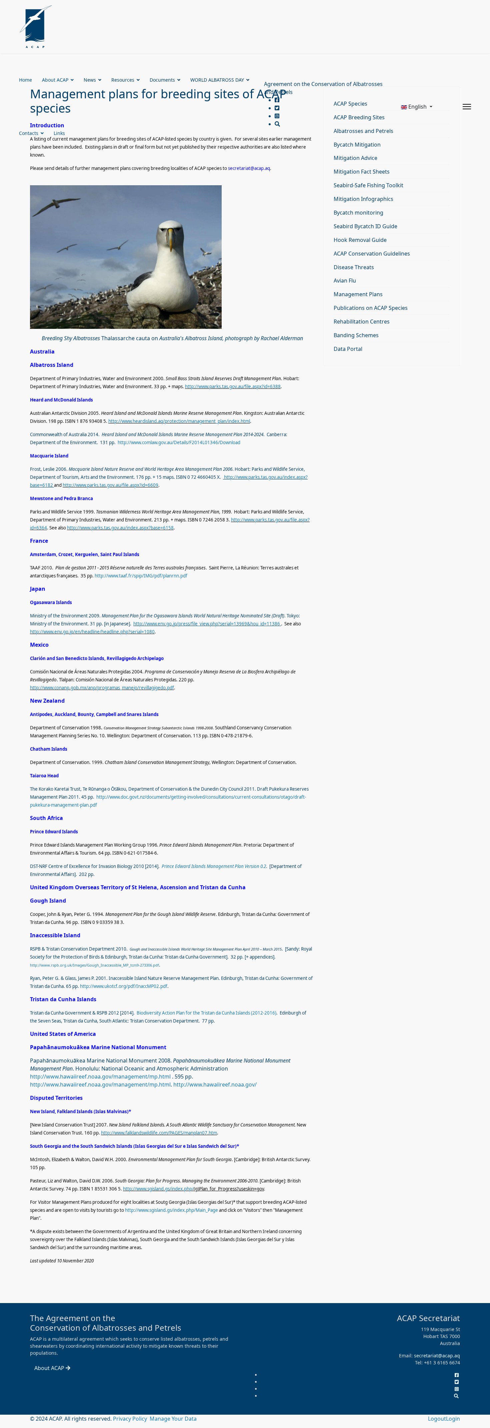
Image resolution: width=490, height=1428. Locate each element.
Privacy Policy (130, 1418)
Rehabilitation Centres (362, 321)
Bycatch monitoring (358, 212)
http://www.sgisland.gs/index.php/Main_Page (171, 1210)
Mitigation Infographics (363, 199)
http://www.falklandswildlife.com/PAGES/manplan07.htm (159, 1133)
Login (453, 1418)
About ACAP (55, 80)
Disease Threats (354, 267)
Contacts (28, 133)
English (417, 106)
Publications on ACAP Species (371, 308)
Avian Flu (345, 280)
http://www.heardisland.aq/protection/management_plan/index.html (179, 421)
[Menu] (467, 106)
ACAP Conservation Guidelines (372, 253)
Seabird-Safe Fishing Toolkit (368, 185)
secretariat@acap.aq (249, 168)
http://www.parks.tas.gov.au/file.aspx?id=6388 (233, 386)
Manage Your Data (173, 1418)
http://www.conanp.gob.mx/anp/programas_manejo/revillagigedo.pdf (102, 688)
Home (25, 80)
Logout (437, 1418)
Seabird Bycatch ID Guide (365, 226)
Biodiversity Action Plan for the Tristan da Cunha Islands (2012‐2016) (206, 1013)
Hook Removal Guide (360, 240)
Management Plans (358, 294)
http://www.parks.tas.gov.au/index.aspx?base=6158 (120, 528)
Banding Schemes (356, 335)
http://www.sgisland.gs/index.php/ (158, 1189)
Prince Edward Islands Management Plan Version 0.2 (214, 866)
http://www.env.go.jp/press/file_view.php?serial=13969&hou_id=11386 (206, 624)
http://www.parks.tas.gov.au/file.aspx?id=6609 (110, 485)
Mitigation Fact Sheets (362, 171)
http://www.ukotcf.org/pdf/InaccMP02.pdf (123, 986)
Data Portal (348, 349)
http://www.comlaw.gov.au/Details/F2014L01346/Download (179, 442)
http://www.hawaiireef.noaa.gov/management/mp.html (100, 1076)
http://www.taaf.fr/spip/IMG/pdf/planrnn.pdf (141, 576)
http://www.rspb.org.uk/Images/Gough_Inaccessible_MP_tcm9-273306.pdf (94, 965)
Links (59, 133)
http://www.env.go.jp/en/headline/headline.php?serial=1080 (92, 632)
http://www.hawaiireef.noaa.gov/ (215, 1084)
